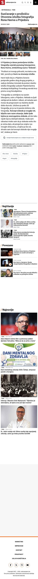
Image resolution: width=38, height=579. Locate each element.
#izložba (15, 154)
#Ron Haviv (6, 154)
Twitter (14, 146)
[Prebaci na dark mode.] (22, 2)
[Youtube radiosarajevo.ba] (28, 565)
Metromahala (6, 10)
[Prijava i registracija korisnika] (28, 2)
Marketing (19, 542)
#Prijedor (24, 154)
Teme (13, 10)
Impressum (19, 546)
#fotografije (14, 158)
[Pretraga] (25, 2)
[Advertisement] (19, 182)
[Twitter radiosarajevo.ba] (16, 565)
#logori (4, 158)
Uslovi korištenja (19, 558)
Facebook (19, 146)
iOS (33, 144)
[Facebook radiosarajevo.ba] (11, 565)
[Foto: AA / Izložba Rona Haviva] (3, 54)
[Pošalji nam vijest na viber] (22, 565)
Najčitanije (8, 206)
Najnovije (8, 309)
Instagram (26, 146)
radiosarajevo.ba (25, 571)
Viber (11, 147)
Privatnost (19, 554)
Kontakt (19, 550)
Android (29, 144)
